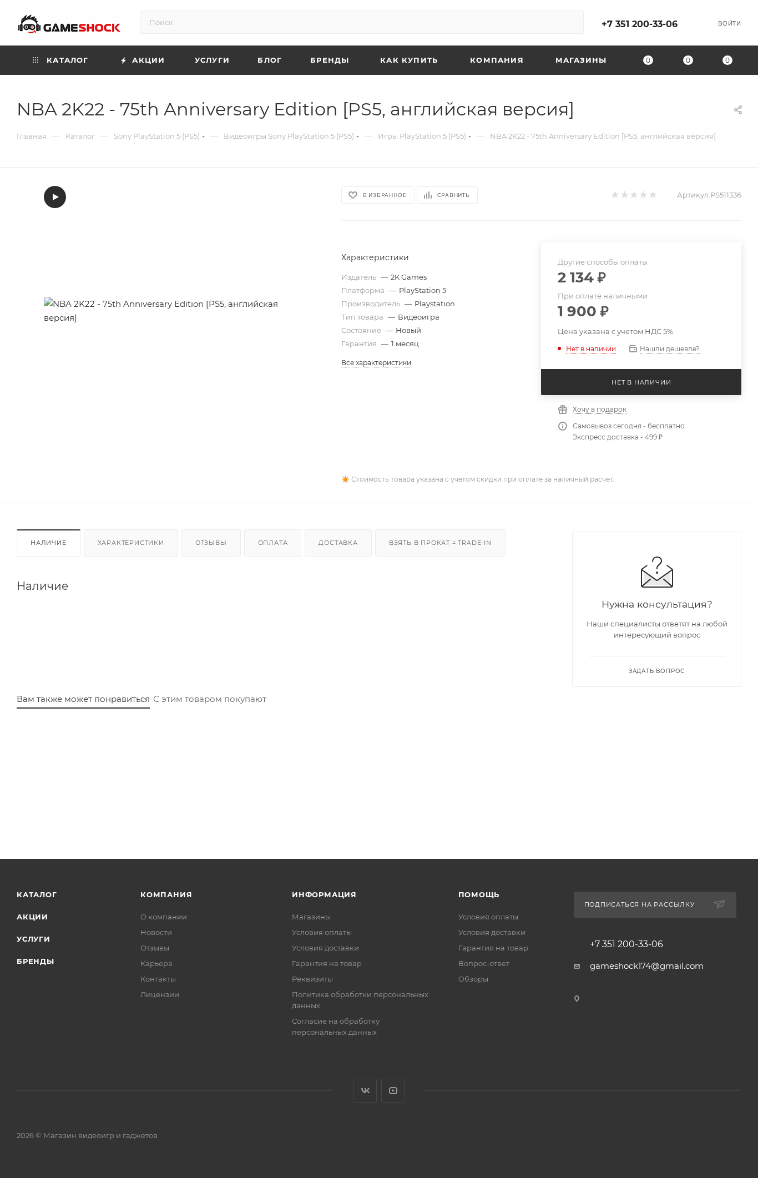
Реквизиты (312, 978)
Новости (156, 932)
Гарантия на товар (327, 963)
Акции (32, 916)
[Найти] (570, 22)
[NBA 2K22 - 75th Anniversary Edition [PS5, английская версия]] (169, 311)
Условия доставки (325, 947)
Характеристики (131, 543)
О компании (163, 916)
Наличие (49, 543)
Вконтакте (365, 1091)
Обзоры (473, 978)
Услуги (33, 938)
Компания (166, 894)
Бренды (35, 961)
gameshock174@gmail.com (647, 965)
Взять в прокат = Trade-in (440, 543)
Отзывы (211, 543)
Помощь (479, 894)
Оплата (273, 543)
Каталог (37, 894)
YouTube (393, 1091)
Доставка (338, 543)
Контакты (158, 978)
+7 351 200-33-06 (640, 24)
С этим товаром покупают (209, 699)
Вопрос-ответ (483, 963)
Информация (324, 894)
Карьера (156, 963)
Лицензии (159, 994)
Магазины (311, 916)
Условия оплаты (322, 932)
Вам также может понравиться (83, 699)
